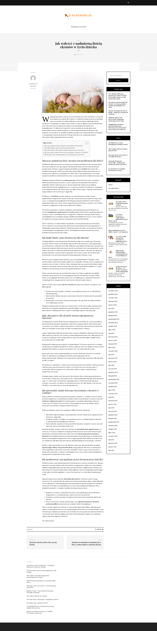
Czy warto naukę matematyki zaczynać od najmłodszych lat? (121, 239)
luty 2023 (111, 365)
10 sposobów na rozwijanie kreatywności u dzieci (116, 169)
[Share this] (96, 529)
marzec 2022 (112, 404)
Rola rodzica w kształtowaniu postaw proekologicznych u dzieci (38, 576)
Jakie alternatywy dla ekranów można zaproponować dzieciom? (64, 150)
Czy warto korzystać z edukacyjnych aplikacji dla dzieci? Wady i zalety (118, 218)
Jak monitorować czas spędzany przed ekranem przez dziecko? (64, 154)
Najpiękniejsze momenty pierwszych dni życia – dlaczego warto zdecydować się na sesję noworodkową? (117, 127)
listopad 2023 (112, 344)
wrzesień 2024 (113, 322)
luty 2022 (111, 408)
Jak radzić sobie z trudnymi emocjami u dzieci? (122, 203)
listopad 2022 (112, 376)
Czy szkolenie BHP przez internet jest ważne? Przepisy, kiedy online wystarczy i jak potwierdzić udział (117, 96)
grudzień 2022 (113, 372)
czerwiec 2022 (113, 393)
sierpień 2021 (112, 429)
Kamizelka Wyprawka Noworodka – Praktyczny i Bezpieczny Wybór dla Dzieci (117, 162)
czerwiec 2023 (113, 351)
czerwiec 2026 (113, 291)
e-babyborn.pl (33, 84)
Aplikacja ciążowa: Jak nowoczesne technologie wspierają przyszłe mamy (116, 119)
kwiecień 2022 (112, 401)
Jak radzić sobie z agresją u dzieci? (37, 603)
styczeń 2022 (112, 411)
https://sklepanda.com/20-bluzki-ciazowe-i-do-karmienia (118, 231)
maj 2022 (111, 397)
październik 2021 (113, 422)
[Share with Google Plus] (100, 529)
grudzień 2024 (113, 312)
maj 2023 (111, 354)
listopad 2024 (112, 315)
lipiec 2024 (111, 330)
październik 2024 (113, 319)
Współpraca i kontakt (78, 27)
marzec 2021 (112, 447)
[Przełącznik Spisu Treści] (86, 143)
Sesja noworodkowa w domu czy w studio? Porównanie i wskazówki (40, 612)
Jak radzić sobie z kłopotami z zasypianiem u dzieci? (42, 599)
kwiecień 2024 (112, 337)
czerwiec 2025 (113, 298)
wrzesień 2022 (113, 383)
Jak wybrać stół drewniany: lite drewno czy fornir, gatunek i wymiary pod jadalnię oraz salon (118, 105)
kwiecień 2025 (112, 301)
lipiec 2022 (111, 390)
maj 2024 (111, 333)
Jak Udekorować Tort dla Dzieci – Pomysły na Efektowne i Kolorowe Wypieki (40, 566)
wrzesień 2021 (112, 425)
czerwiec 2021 (112, 436)
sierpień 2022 (112, 386)
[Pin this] (102, 529)
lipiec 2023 (111, 347)
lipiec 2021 (111, 432)
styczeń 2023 (112, 369)
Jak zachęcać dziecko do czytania (37, 596)
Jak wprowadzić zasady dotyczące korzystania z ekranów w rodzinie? (66, 152)
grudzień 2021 (112, 415)
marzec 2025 (112, 305)
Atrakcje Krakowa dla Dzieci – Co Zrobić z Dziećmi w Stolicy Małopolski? (122, 269)
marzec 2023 (112, 361)
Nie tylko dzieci (113, 188)
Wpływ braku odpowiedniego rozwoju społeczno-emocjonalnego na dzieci (118, 254)
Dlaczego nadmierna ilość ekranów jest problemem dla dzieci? (63, 146)
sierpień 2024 (112, 326)
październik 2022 (113, 379)
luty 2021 (111, 450)
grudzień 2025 (113, 294)
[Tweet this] (98, 529)
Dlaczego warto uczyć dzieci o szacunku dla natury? (118, 155)
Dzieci (78, 40)
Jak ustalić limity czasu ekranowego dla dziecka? (59, 148)
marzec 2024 (112, 340)
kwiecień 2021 (112, 443)
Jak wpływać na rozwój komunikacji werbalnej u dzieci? (118, 143)
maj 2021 (111, 440)
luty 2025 (111, 308)
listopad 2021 (112, 418)
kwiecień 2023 (112, 358)
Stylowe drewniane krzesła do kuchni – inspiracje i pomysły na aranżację (118, 112)
